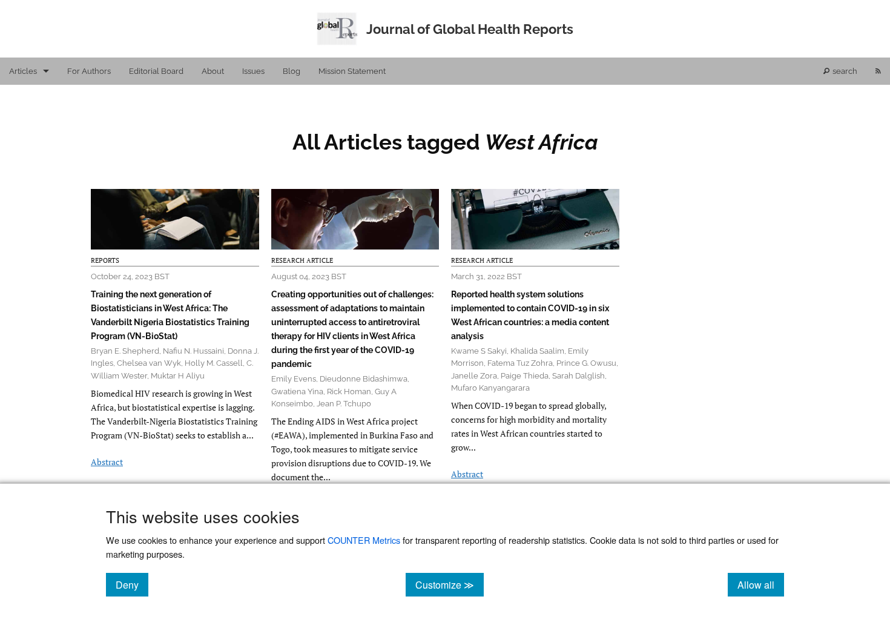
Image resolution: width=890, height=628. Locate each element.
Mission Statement (352, 71)
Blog (291, 71)
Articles (23, 71)
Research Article (302, 260)
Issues (253, 71)
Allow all (760, 584)
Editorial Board (156, 71)
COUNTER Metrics (364, 540)
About (213, 71)
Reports (105, 260)
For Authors (89, 71)
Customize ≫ (449, 584)
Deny (132, 584)
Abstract (107, 462)
